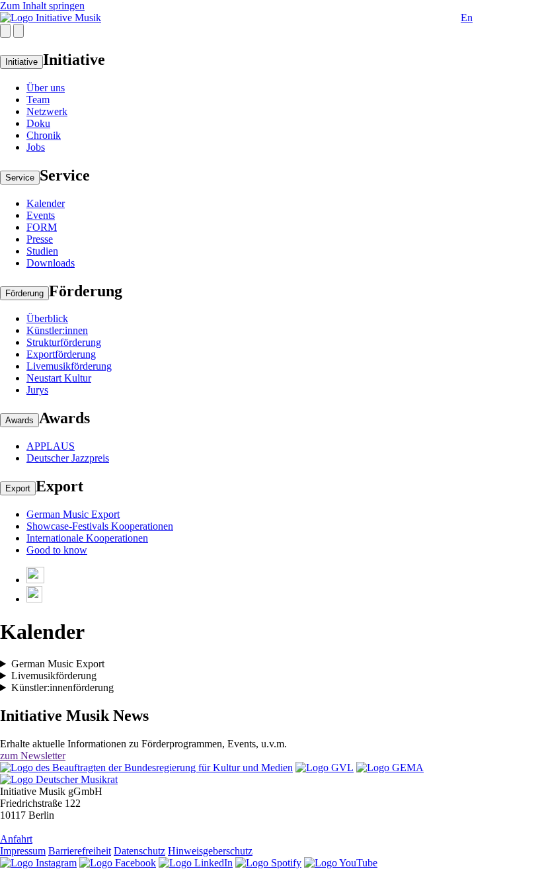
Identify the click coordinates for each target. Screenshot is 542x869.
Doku (38, 123)
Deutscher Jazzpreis (67, 458)
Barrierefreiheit (79, 850)
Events (40, 215)
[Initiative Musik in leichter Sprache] (35, 579)
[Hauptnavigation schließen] (18, 31)
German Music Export (73, 514)
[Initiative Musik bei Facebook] (117, 862)
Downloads (50, 263)
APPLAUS (50, 446)
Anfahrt (16, 839)
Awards (19, 420)
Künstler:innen (57, 330)
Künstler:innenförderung (62, 687)
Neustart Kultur (58, 378)
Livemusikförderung (69, 366)
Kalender (45, 203)
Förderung (24, 293)
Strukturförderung (63, 342)
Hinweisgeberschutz (210, 850)
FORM (41, 227)
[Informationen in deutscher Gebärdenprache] (34, 598)
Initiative (21, 62)
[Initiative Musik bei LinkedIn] (196, 862)
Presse (39, 239)
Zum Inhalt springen (42, 5)
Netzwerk (46, 111)
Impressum (23, 850)
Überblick (47, 318)
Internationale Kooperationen (87, 538)
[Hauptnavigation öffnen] (5, 31)
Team (38, 99)
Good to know (56, 550)
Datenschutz (139, 850)
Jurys (37, 389)
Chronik (43, 135)
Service (19, 178)
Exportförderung (61, 354)
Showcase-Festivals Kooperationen (99, 526)
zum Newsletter (32, 755)
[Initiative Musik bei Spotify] (268, 862)
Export (17, 488)
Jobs (35, 147)
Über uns (45, 87)
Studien (42, 251)
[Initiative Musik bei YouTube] (340, 862)
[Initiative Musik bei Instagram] (38, 862)
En (467, 17)
